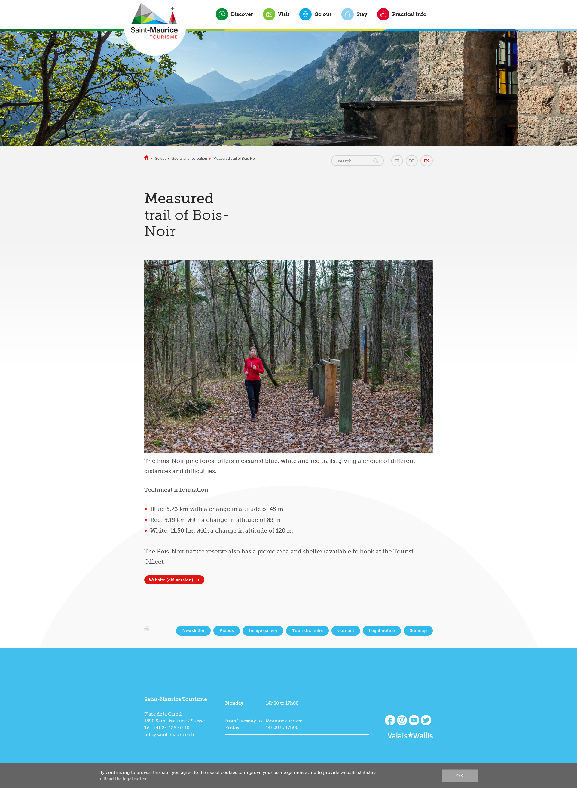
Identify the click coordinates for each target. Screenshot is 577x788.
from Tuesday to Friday (243, 724)
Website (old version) (171, 580)
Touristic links (307, 630)
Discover (242, 14)
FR (397, 161)
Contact (345, 630)
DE (411, 161)
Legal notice (382, 630)
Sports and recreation (189, 158)
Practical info (409, 14)
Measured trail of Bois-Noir (235, 158)
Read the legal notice (125, 778)
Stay (361, 14)
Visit (283, 14)
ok (459, 775)
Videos (226, 630)
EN (426, 161)
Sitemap (418, 630)
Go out (322, 14)
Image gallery (263, 630)
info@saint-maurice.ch (169, 734)
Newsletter (193, 630)
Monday (234, 703)
